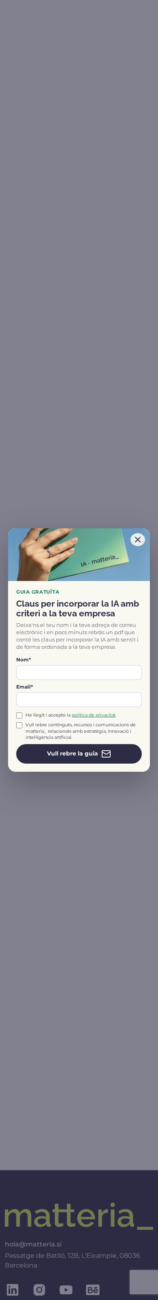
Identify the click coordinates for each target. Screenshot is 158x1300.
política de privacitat (93, 715)
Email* (24, 687)
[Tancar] (137, 539)
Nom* (23, 659)
